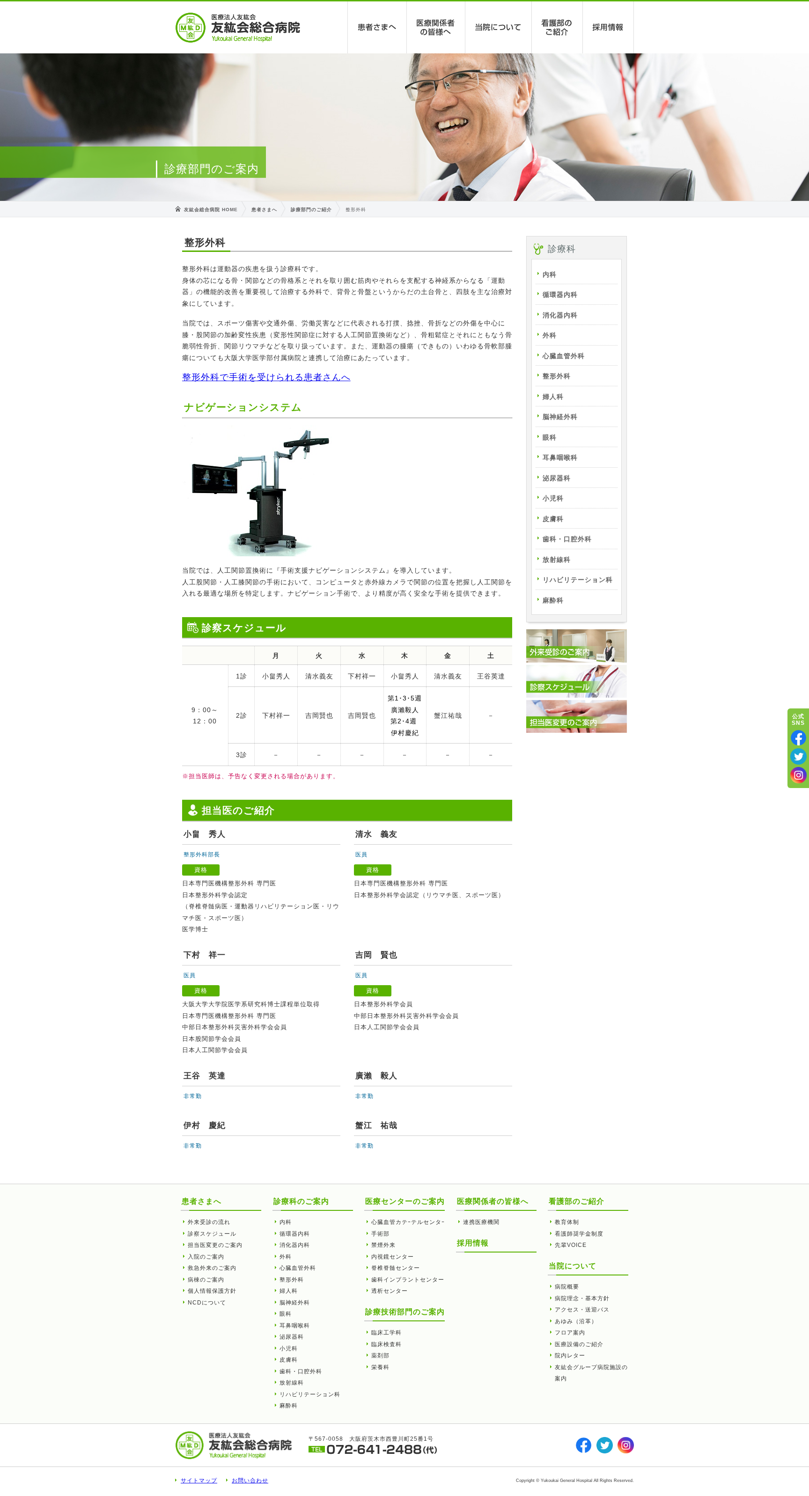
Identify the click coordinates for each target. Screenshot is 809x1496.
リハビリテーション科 (578, 579)
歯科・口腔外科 (567, 539)
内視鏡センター (392, 1256)
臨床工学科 (386, 1332)
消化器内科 (560, 315)
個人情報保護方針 (212, 1291)
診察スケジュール (212, 1234)
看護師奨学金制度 (579, 1234)
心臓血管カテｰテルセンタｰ (408, 1222)
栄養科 (380, 1367)
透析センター (389, 1291)
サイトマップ (199, 1480)
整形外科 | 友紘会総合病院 (238, 27)
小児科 (553, 498)
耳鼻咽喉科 (560, 457)
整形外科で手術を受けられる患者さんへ (266, 377)
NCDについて (207, 1302)
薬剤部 (380, 1355)
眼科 (550, 437)
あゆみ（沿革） (576, 1321)
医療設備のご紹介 (579, 1344)
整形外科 (557, 376)
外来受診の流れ (209, 1222)
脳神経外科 (560, 416)
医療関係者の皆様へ (436, 27)
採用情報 (608, 27)
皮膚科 (553, 519)
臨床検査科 (386, 1344)
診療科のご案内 (301, 1201)
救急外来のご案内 (212, 1268)
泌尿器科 (557, 478)
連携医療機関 (481, 1222)
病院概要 (567, 1286)
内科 (550, 274)
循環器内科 (560, 294)
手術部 (380, 1234)
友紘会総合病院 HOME (211, 209)
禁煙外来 (383, 1245)
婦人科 (553, 396)
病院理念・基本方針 (582, 1298)
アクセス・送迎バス (582, 1309)
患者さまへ (377, 27)
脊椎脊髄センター (395, 1268)
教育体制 (567, 1222)
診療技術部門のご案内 (405, 1312)
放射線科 (557, 559)
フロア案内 (570, 1332)
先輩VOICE (571, 1245)
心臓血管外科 (564, 356)
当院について (498, 27)
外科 (550, 335)
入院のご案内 (206, 1256)
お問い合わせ (250, 1480)
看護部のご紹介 (557, 27)
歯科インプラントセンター (407, 1279)
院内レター (570, 1355)
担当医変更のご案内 (215, 1245)
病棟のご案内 (206, 1279)
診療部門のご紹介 (311, 209)
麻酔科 (553, 600)
